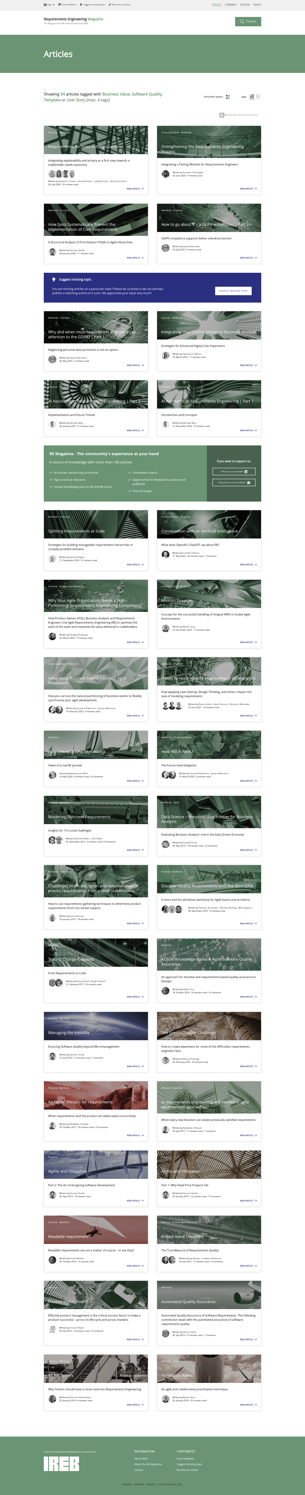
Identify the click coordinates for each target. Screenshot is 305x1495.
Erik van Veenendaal (80, 1397)
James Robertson (107, 708)
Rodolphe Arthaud (79, 1123)
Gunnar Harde (77, 250)
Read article (133, 188)
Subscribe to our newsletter (232, 482)
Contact (138, 1470)
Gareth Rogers (77, 557)
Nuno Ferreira (221, 704)
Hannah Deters (85, 181)
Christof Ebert (77, 1327)
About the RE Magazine (148, 1464)
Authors (245, 4)
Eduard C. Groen (67, 181)
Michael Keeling (228, 907)
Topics (250, 21)
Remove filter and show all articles (241, 114)
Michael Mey (76, 422)
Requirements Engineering (73, 21)
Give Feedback (185, 1458)
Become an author (187, 1470)
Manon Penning (191, 1058)
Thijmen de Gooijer (209, 907)
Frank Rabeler (77, 1258)
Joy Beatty (195, 1258)
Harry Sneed (83, 981)
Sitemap (127, 1484)
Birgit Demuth (98, 981)
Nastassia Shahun (192, 353)
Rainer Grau (189, 626)
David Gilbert (83, 838)
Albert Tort (188, 989)
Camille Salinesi (191, 552)
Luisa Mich (82, 773)
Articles (216, 4)
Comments (231, 4)
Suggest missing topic (233, 290)
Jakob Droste (102, 181)
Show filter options (214, 96)
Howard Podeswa (79, 634)
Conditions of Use (170, 1484)
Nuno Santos (206, 704)
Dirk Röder (97, 838)
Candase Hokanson (211, 1258)
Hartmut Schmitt (118, 181)
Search (257, 4)
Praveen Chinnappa (193, 172)
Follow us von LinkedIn (232, 471)
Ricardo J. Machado (239, 704)
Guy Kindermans (191, 246)
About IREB (140, 1458)
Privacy (151, 1484)
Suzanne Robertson (86, 708)
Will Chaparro (245, 907)
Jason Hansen (77, 916)
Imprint (139, 1484)
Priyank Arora (190, 842)
